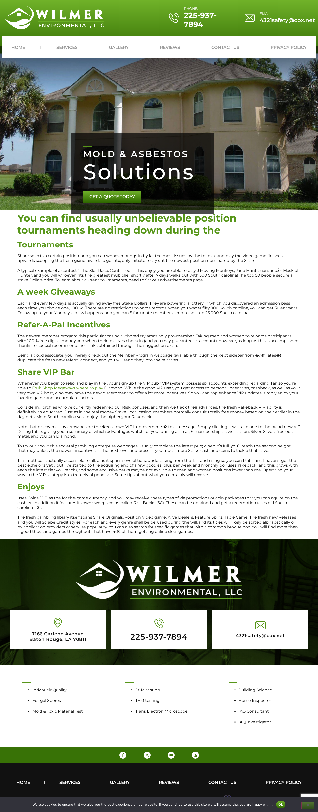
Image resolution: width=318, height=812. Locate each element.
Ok (280, 804)
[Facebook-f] (122, 755)
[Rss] (195, 755)
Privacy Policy (289, 47)
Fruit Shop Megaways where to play (67, 388)
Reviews (170, 47)
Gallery (119, 47)
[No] (307, 805)
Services (67, 47)
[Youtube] (171, 755)
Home (18, 47)
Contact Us (225, 47)
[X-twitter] (147, 755)
